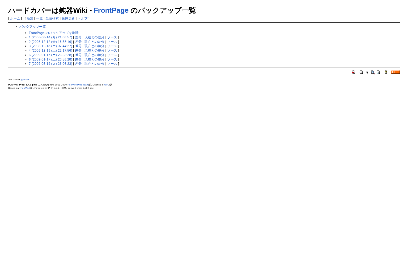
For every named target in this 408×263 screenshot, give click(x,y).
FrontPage (111, 10)
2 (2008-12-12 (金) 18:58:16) (50, 42)
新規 (30, 18)
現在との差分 (94, 37)
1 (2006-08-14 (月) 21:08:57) (50, 37)
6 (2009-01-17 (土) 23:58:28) (50, 59)
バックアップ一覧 (32, 26)
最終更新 (68, 18)
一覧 (39, 18)
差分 (78, 37)
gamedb (25, 79)
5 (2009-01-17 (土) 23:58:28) (50, 55)
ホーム (15, 18)
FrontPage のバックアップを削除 (54, 33)
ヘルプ (83, 18)
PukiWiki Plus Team (78, 84)
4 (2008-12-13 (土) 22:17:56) (50, 50)
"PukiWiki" (25, 88)
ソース (112, 37)
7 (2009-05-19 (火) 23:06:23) (50, 63)
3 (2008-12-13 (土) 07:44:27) (50, 46)
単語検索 (52, 18)
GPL (106, 84)
